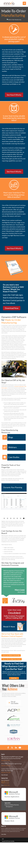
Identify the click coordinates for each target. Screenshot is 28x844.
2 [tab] (7, 518)
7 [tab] (23, 518)
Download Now (11, 308)
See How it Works (14, 248)
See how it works (14, 95)
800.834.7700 (6, 785)
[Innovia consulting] (8, 5)
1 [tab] (4, 518)
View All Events (4, 774)
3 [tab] (10, 518)
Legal (3, 838)
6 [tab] (20, 518)
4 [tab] (14, 518)
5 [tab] (17, 518)
